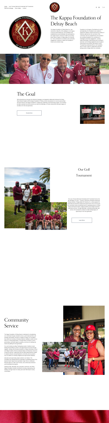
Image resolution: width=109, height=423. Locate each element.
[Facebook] (96, 7)
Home (5, 6)
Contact (24, 8)
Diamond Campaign (8, 8)
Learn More (82, 220)
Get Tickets (92, 78)
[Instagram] (99, 7)
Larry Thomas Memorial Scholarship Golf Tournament (21, 6)
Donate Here (29, 113)
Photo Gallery (18, 8)
